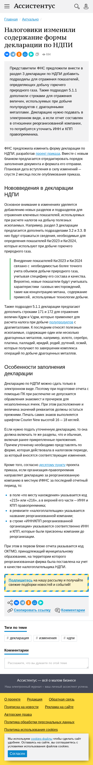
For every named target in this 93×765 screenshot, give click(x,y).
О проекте (12, 699)
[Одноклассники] (19, 54)
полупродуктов (61, 322)
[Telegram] (13, 54)
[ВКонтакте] (7, 54)
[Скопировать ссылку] (37, 54)
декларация (19, 638)
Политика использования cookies (31, 729)
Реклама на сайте (59, 707)
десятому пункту (52, 465)
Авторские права (18, 714)
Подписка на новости (21, 707)
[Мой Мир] (25, 54)
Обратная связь (61, 699)
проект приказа (48, 153)
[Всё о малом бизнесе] (34, 6)
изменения (48, 638)
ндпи (71, 638)
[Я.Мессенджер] (31, 54)
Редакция (34, 699)
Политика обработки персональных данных (39, 722)
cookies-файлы (41, 738)
